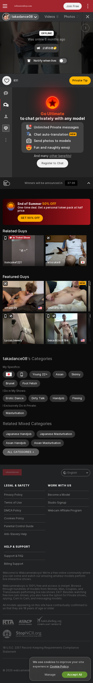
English (72, 472)
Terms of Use (13, 502)
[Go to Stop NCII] (29, 634)
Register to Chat (52, 163)
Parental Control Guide (18, 526)
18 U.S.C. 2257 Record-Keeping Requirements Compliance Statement (41, 649)
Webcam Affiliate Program (65, 510)
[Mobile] (22, 374)
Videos (51, 17)
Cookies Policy (14, 518)
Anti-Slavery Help (15, 534)
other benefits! (60, 156)
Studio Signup (57, 502)
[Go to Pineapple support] (7, 634)
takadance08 (15, 358)
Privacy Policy (13, 494)
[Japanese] (9, 374)
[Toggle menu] (5, 6)
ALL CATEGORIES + (20, 452)
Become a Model (59, 494)
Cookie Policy (59, 666)
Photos (71, 17)
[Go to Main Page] (28, 6)
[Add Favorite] (6, 80)
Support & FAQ (13, 556)
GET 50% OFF (30, 217)
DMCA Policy (12, 510)
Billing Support (13, 563)
